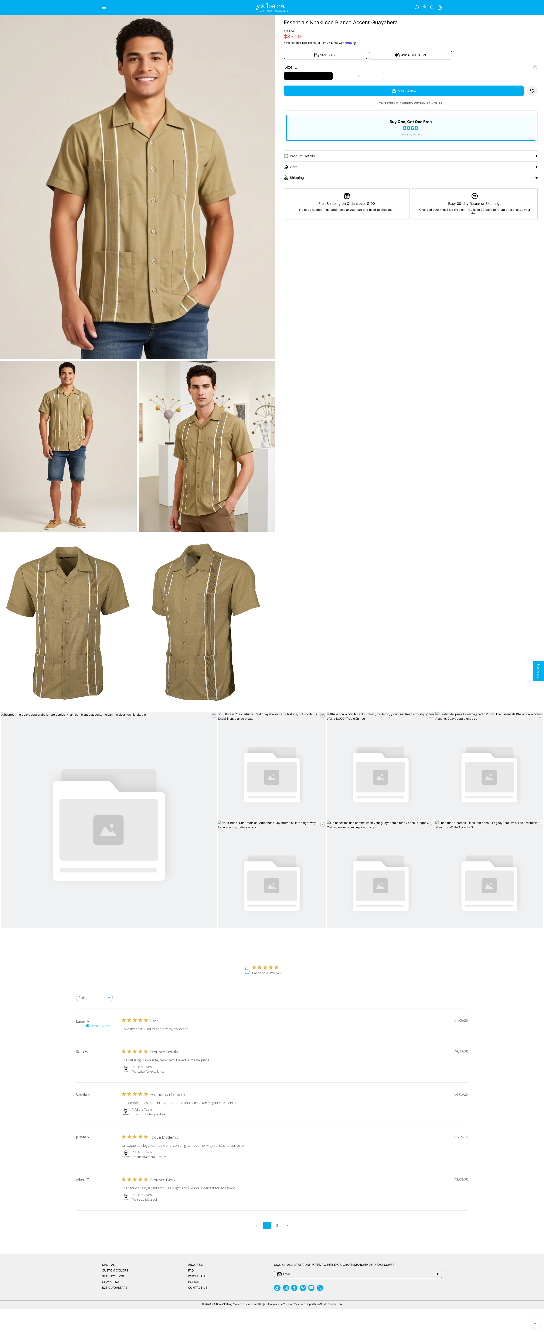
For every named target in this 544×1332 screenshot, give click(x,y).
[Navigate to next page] (287, 1225)
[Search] (417, 7)
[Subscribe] (436, 1274)
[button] (440, 7)
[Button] (535, 67)
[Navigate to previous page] (257, 1225)
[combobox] (94, 997)
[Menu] (104, 7)
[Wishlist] (432, 7)
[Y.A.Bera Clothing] (272, 7)
